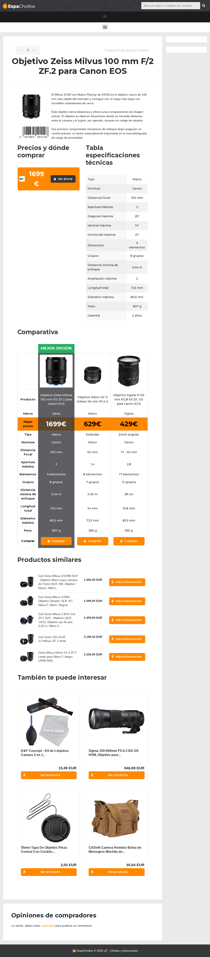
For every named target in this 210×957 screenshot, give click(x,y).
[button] (105, 16)
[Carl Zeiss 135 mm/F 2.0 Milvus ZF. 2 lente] (26, 639)
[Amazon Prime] (89, 584)
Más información (129, 582)
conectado (48, 925)
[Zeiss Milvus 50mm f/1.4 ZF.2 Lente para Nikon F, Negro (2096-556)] (26, 656)
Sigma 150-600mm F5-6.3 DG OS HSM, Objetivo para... (114, 753)
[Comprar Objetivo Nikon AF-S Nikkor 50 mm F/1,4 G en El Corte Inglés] (92, 371)
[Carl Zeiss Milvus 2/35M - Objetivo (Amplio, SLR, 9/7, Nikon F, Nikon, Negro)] (26, 601)
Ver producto (50, 775)
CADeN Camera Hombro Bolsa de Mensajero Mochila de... (115, 849)
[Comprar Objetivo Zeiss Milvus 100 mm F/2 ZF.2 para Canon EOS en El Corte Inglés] (56, 371)
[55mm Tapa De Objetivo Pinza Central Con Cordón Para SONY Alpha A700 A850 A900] (49, 818)
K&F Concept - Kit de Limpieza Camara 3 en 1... (44, 753)
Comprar (58, 541)
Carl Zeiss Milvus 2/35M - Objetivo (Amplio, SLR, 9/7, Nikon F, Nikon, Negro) (55, 601)
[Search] (203, 5)
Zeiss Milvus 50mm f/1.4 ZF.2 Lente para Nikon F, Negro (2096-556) (57, 656)
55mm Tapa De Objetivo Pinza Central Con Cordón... (44, 849)
